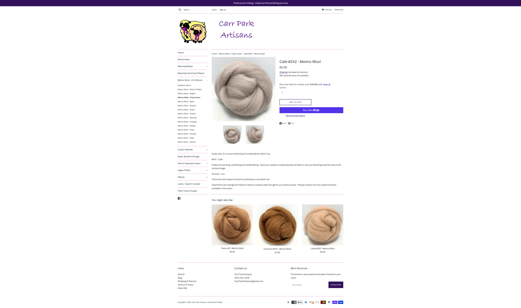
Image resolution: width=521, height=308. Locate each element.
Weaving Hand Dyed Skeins (191, 73)
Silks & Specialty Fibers (193, 163)
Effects (193, 177)
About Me (182, 288)
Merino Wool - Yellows (187, 142)
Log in (214, 10)
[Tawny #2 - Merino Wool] (232, 224)
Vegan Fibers (193, 170)
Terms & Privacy (185, 285)
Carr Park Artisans (199, 302)
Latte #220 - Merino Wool (323, 248)
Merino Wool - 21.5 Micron (192, 80)
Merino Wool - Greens (187, 114)
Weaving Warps (193, 66)
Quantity (282, 88)
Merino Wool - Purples (187, 134)
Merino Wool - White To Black (190, 89)
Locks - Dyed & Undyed (189, 184)
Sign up (223, 10)
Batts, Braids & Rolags (188, 156)
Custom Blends (193, 149)
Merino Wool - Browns (187, 106)
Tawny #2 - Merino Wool (232, 248)
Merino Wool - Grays (186, 110)
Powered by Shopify (214, 302)
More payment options (295, 116)
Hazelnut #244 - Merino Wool (277, 249)
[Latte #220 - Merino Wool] (322, 224)
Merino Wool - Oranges (187, 122)
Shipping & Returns (187, 281)
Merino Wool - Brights (187, 94)
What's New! (184, 59)
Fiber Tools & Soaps (187, 191)
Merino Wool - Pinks (186, 130)
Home (181, 52)
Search (181, 274)
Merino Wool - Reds (186, 138)
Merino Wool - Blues (186, 102)
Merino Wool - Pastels (187, 126)
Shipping (283, 72)
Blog (180, 278)
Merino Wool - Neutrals (187, 118)
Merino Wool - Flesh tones (189, 97)
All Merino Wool (184, 85)
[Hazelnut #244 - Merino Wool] (277, 225)
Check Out (338, 10)
